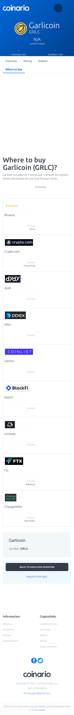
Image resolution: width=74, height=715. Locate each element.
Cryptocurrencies (48, 624)
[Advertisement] (37, 113)
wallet (42, 710)
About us (7, 624)
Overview (11, 61)
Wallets (42, 61)
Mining (28, 61)
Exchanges (45, 629)
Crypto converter (48, 646)
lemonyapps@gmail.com (37, 693)
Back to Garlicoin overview (37, 567)
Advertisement (10, 641)
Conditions (8, 629)
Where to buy (14, 69)
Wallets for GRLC (37, 576)
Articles (7, 635)
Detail (38, 203)
